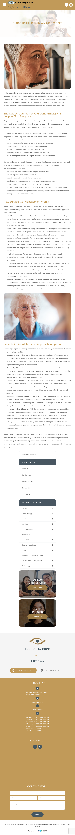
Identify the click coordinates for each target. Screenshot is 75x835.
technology (26, 566)
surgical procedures (29, 545)
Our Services (26, 475)
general (24, 508)
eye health (25, 540)
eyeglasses (26, 535)
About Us (25, 469)
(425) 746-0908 (38, 702)
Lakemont (25, 670)
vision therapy (27, 514)
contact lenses (27, 529)
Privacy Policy (65, 824)
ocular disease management (32, 561)
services (25, 524)
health (24, 519)
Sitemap (37, 826)
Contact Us (26, 494)
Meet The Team (27, 481)
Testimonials (26, 488)
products (25, 550)
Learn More (37, 588)
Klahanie (52, 670)
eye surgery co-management (32, 555)
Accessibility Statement (52, 824)
